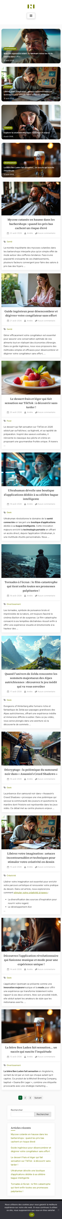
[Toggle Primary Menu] (31, 16)
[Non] (58, 1209)
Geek (9, 512)
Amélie (30, 233)
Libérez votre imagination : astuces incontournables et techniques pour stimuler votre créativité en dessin (28, 93)
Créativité (8, 87)
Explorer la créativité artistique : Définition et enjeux (27, 133)
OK (31, 1215)
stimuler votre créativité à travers (31, 892)
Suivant (38, 1097)
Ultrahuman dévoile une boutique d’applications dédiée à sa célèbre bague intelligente (31, 494)
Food (9, 421)
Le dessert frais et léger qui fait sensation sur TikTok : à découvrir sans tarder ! (31, 403)
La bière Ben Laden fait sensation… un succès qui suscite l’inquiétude (29, 169)
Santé (9, 241)
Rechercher (17, 1110)
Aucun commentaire (46, 233)
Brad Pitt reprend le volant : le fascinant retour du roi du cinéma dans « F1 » (28, 55)
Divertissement (10, 49)
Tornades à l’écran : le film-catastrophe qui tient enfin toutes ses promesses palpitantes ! (31, 586)
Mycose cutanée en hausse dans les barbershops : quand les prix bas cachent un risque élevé (31, 224)
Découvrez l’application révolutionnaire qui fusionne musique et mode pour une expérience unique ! (31, 960)
